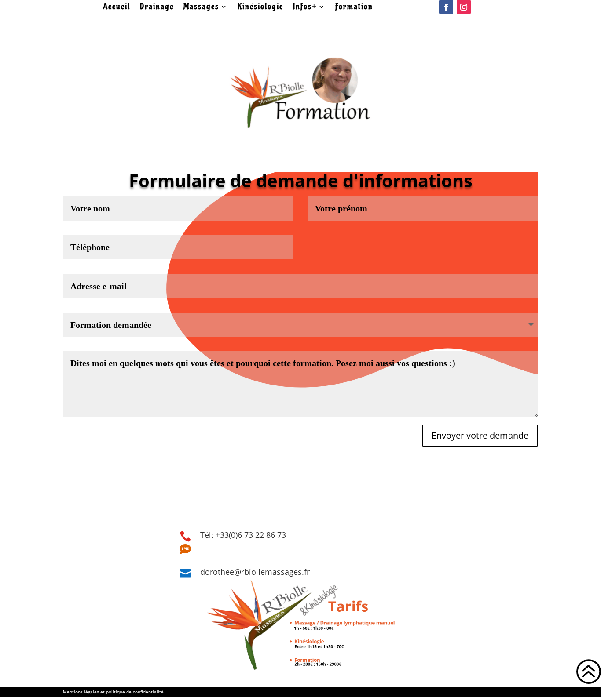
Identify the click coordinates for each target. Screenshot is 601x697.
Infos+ (305, 8)
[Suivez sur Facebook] (446, 7)
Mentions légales (81, 692)
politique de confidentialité (135, 692)
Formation (354, 8)
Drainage (157, 8)
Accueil (116, 8)
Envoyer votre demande (480, 435)
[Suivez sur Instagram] (464, 7)
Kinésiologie (260, 8)
